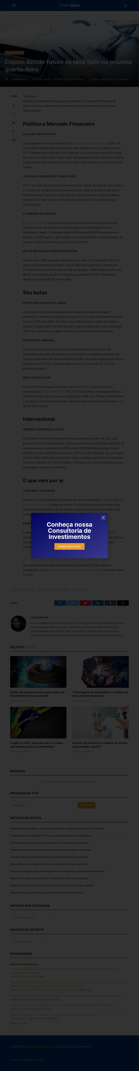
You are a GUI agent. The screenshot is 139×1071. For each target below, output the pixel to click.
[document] (69, 535)
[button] (103, 517)
